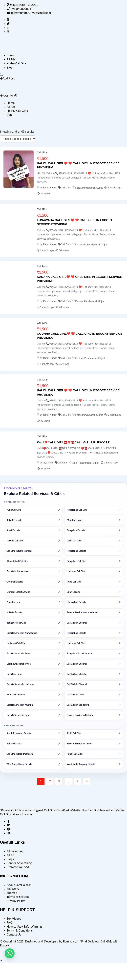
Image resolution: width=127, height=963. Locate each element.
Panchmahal (88, 188)
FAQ (9, 922)
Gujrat (99, 188)
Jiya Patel (48, 462)
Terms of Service (18, 896)
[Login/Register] (1, 74)
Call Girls (42, 152)
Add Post (9, 78)
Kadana (79, 301)
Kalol (75, 463)
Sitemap (12, 892)
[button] (10, 953)
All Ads (11, 59)
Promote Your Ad (18, 867)
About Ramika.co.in (19, 885)
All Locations (15, 851)
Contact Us (14, 934)
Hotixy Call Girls (17, 63)
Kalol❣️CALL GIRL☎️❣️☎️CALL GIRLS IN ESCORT (73, 442)
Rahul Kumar (50, 187)
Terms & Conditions (20, 930)
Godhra (79, 358)
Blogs (10, 859)
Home (10, 55)
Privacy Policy (16, 900)
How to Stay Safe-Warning (24, 926)
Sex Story (13, 888)
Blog (10, 67)
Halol (78, 188)
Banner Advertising (19, 863)
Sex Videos (14, 918)
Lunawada (80, 244)
